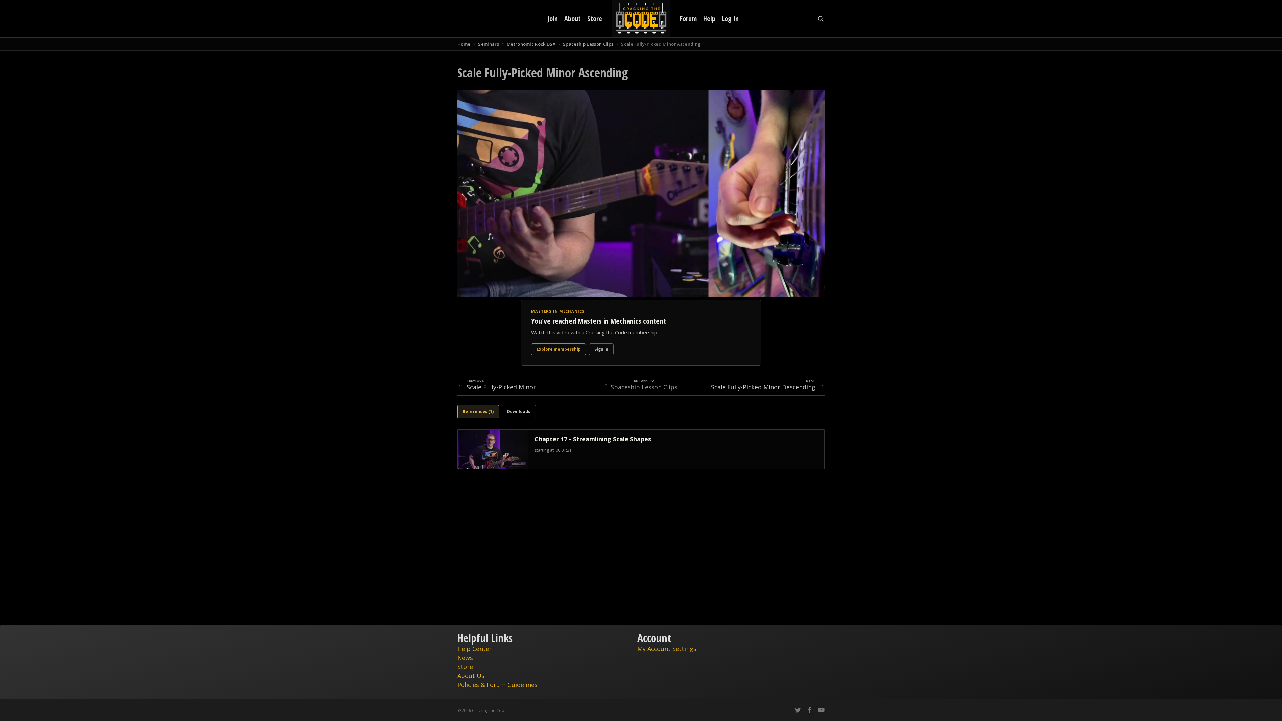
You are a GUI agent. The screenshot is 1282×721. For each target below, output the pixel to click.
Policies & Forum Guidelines (497, 685)
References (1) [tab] (478, 411)
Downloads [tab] (518, 411)
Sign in (601, 349)
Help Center (474, 649)
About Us (470, 676)
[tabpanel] (641, 449)
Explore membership (559, 349)
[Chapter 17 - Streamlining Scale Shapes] (641, 449)
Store (465, 667)
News (465, 658)
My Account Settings (666, 649)
